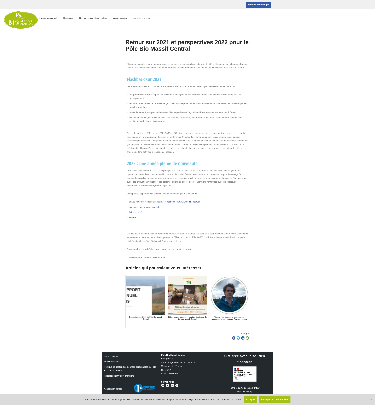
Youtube (196, 201)
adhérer (132, 217)
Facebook (170, 201)
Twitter (179, 201)
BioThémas (195, 137)
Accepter (250, 399)
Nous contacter (111, 356)
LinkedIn (187, 201)
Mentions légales (112, 361)
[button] (58, 18)
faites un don (135, 212)
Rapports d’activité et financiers (119, 376)
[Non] (371, 399)
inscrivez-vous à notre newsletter (145, 207)
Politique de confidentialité (274, 399)
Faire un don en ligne (258, 4)
